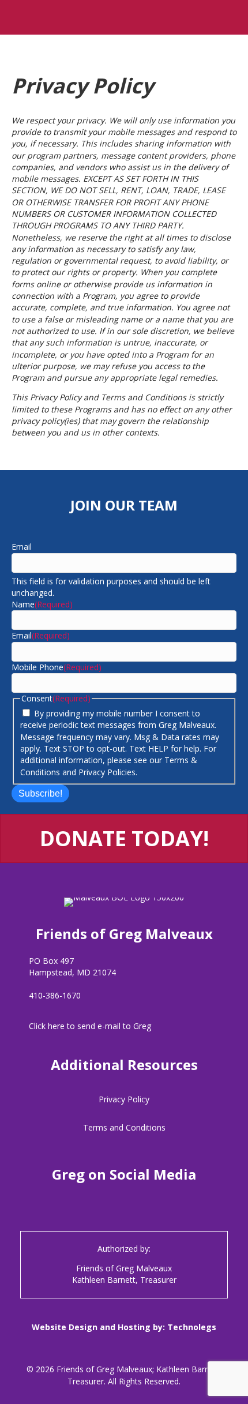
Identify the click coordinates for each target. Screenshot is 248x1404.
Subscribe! (40, 793)
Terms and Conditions (124, 1127)
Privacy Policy (124, 1099)
